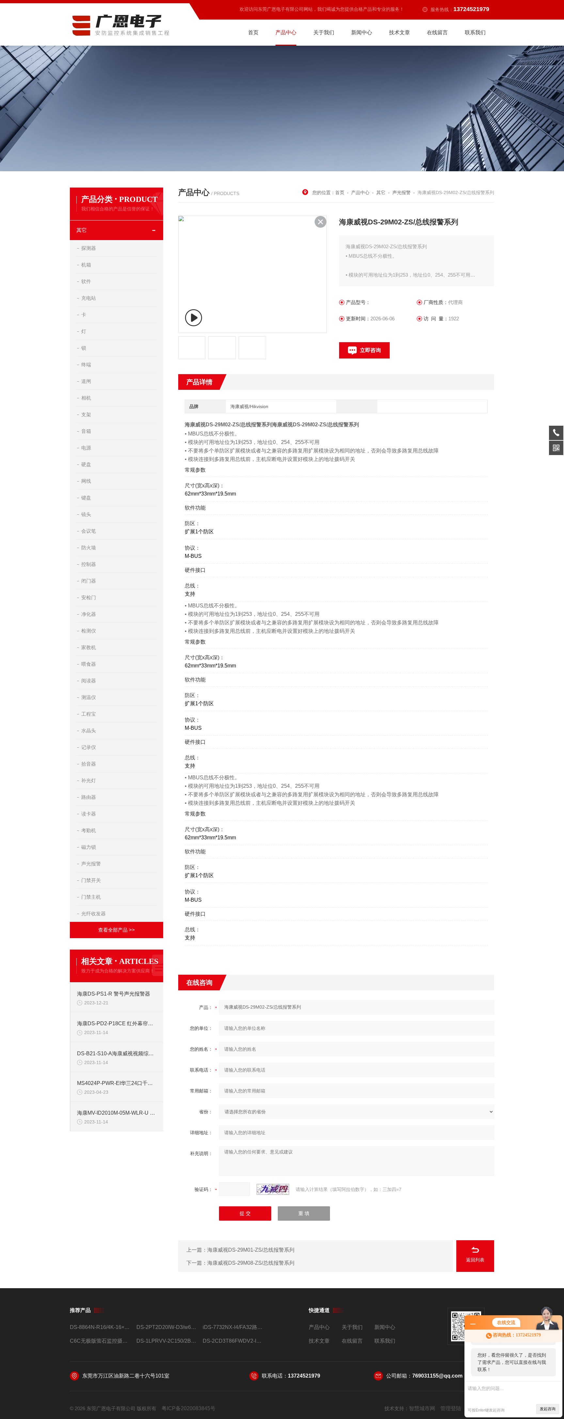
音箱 (86, 431)
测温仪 (88, 697)
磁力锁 (88, 847)
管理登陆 (450, 1408)
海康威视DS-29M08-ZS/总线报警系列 (250, 1263)
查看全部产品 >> (116, 930)
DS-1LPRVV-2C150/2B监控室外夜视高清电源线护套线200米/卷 (166, 1341)
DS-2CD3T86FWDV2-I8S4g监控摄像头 (233, 1341)
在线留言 (437, 32)
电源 (86, 447)
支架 (86, 414)
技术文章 (399, 32)
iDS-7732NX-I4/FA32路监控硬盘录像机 (233, 1327)
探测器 (88, 248)
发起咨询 (548, 1409)
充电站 (88, 298)
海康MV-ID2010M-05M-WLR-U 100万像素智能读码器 (117, 1113)
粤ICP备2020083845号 (188, 1408)
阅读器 (88, 680)
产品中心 (285, 32)
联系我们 (475, 32)
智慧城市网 (422, 1408)
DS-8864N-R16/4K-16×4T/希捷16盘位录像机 (100, 1327)
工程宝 (88, 714)
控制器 (88, 564)
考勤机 (88, 830)
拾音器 (88, 764)
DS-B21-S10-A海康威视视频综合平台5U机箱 (117, 1053)
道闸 (86, 381)
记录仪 (88, 747)
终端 (86, 364)
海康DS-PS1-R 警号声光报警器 (113, 994)
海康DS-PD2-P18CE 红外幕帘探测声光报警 (117, 1023)
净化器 (88, 614)
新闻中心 (361, 32)
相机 (86, 398)
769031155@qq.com (437, 1376)
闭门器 (88, 581)
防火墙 (88, 547)
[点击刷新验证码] (273, 1189)
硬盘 (86, 464)
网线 (86, 481)
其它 (81, 230)
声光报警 (91, 863)
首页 (253, 32)
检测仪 (88, 630)
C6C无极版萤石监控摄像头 (100, 1341)
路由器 (88, 797)
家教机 (88, 647)
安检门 (88, 597)
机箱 (86, 264)
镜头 (86, 514)
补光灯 (88, 780)
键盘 (86, 497)
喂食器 (88, 664)
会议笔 (88, 531)
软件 (86, 281)
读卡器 (88, 813)
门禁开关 (91, 880)
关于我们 (323, 32)
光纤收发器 (93, 913)
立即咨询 (370, 350)
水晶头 (88, 730)
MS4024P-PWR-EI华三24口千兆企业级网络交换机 (117, 1083)
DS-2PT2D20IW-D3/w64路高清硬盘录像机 (166, 1327)
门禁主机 (91, 897)
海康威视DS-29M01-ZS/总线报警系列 (250, 1250)
